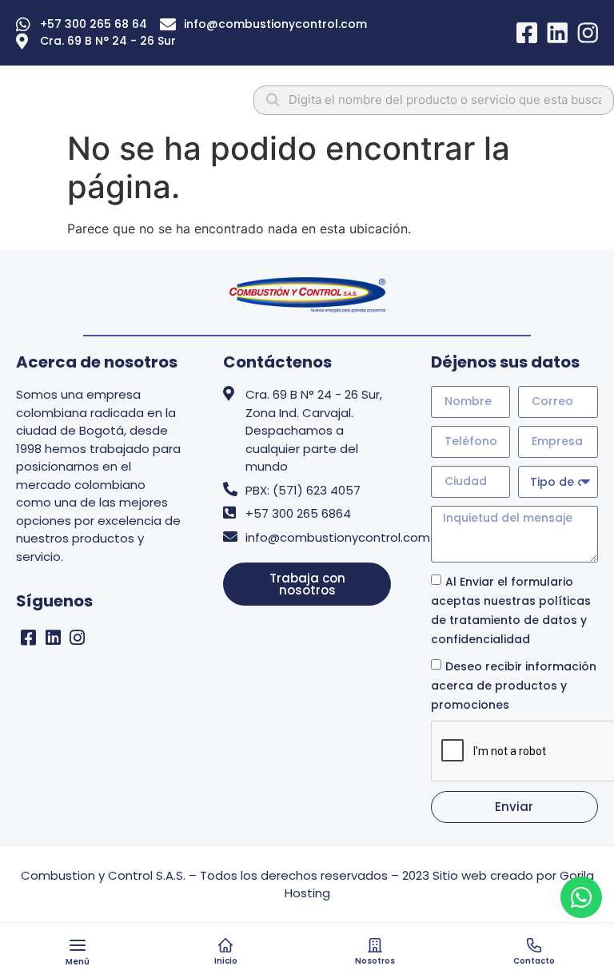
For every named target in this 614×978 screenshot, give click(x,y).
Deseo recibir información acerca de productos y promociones (513, 685)
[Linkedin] (53, 637)
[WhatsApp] (581, 897)
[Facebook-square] (28, 637)
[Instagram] (78, 637)
